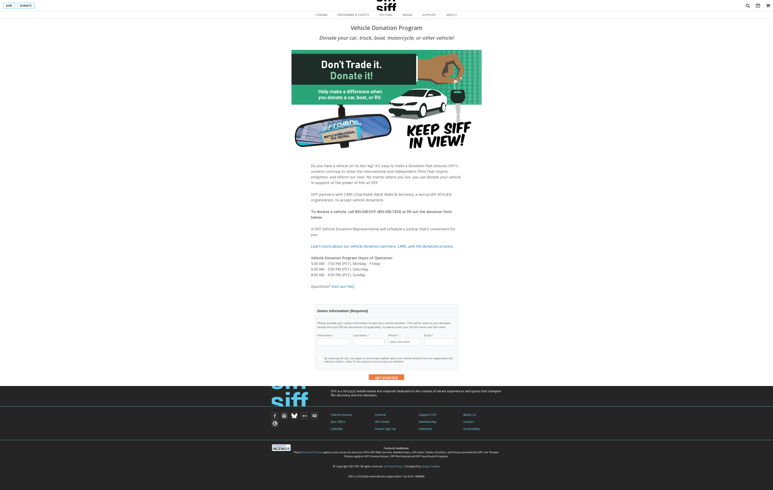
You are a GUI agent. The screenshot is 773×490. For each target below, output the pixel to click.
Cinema (321, 15)
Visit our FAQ (342, 286)
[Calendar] (758, 5)
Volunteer (425, 429)
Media (407, 15)
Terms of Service (312, 452)
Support (429, 15)
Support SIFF (428, 415)
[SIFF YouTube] (314, 416)
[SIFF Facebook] (275, 416)
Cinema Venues (341, 415)
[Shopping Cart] (768, 5)
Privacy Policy (394, 466)
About (451, 15)
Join (9, 5)
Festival (386, 15)
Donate (26, 5)
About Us (469, 415)
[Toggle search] (748, 5)
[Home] (290, 396)
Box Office (338, 422)
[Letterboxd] (275, 423)
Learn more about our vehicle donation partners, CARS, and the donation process (382, 246)
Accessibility (471, 429)
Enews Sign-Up (385, 429)
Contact (468, 422)
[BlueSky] (294, 416)
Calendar (337, 429)
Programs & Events (353, 15)
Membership (427, 422)
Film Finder (382, 422)
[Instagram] (284, 416)
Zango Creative (430, 466)
